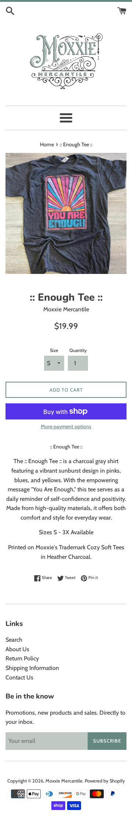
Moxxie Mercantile (63, 781)
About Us (17, 649)
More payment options (66, 426)
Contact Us (19, 677)
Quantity (78, 350)
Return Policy (22, 658)
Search (14, 639)
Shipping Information (32, 667)
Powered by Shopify (105, 781)
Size (54, 350)
